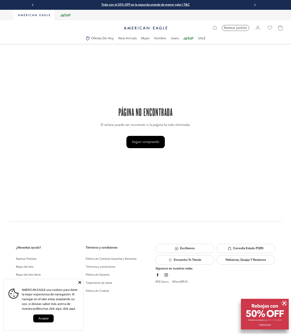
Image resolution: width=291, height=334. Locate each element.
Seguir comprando (145, 142)
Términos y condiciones (100, 267)
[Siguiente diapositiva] (255, 5)
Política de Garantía (97, 275)
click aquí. (69, 309)
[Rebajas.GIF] (265, 314)
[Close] (80, 282)
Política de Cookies (97, 291)
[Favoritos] (269, 28)
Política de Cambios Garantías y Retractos (111, 259)
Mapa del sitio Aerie (28, 275)
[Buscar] (214, 28)
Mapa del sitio (24, 267)
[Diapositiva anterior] (33, 5)
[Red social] (158, 275)
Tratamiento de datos (99, 283)
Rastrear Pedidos (26, 259)
